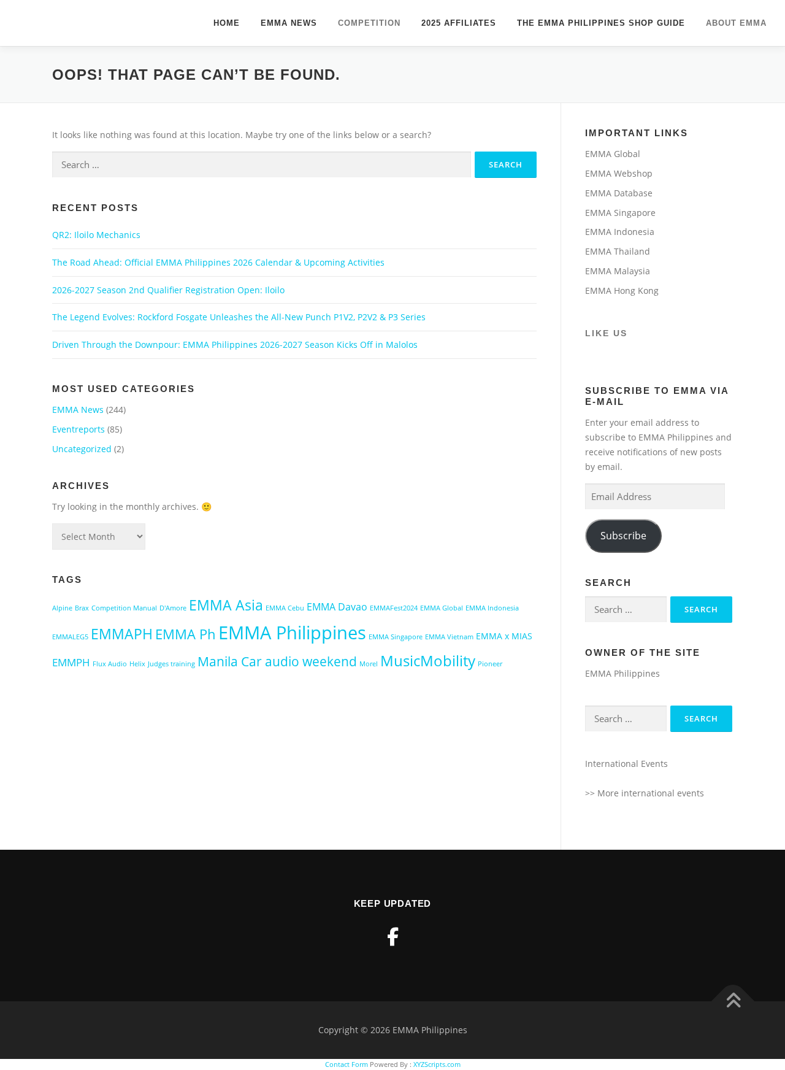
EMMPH (71, 662)
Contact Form (346, 1064)
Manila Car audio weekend (277, 661)
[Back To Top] (733, 1001)
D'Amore (172, 608)
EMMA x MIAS (504, 636)
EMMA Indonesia (492, 608)
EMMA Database (619, 193)
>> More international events (644, 793)
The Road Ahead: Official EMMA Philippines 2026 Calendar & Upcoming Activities (218, 262)
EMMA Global (441, 608)
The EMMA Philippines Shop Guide (601, 23)
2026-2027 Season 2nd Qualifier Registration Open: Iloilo (168, 290)
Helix (137, 664)
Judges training (171, 664)
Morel (368, 664)
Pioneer (490, 664)
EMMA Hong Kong (622, 290)
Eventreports (78, 429)
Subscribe (623, 535)
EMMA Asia (226, 605)
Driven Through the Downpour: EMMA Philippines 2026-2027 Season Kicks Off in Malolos (235, 344)
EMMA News (289, 23)
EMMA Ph (185, 634)
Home (226, 23)
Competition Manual (124, 608)
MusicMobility (427, 661)
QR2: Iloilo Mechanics (96, 235)
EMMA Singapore (396, 637)
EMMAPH (122, 634)
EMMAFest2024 (394, 608)
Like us (606, 333)
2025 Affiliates (458, 23)
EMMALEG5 (70, 637)
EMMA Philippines (292, 632)
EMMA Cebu (285, 608)
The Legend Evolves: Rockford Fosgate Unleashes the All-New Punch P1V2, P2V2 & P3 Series (239, 317)
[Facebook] (393, 936)
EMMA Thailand (617, 251)
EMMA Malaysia (617, 271)
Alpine (62, 608)
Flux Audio (110, 664)
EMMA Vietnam (449, 637)
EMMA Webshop (619, 173)
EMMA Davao (337, 607)
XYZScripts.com (437, 1064)
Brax (82, 608)
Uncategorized (82, 449)
